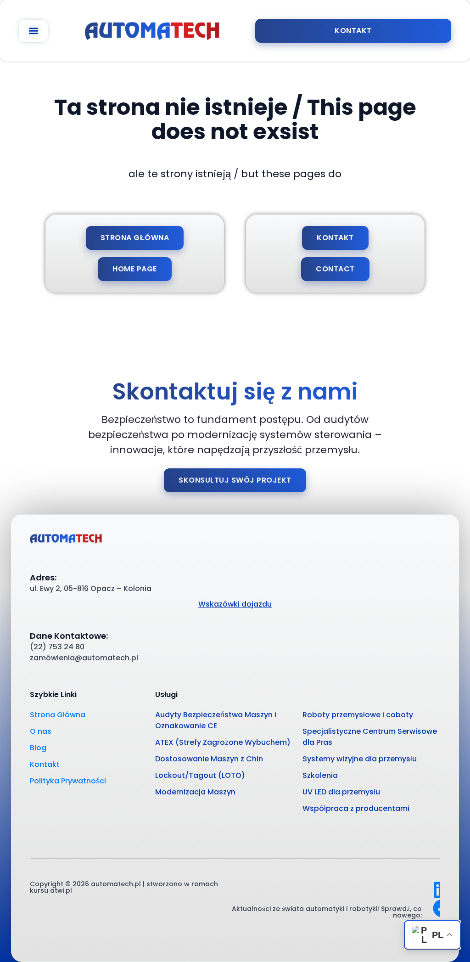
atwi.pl (61, 890)
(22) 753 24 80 (57, 646)
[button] (33, 31)
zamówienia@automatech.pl (84, 658)
